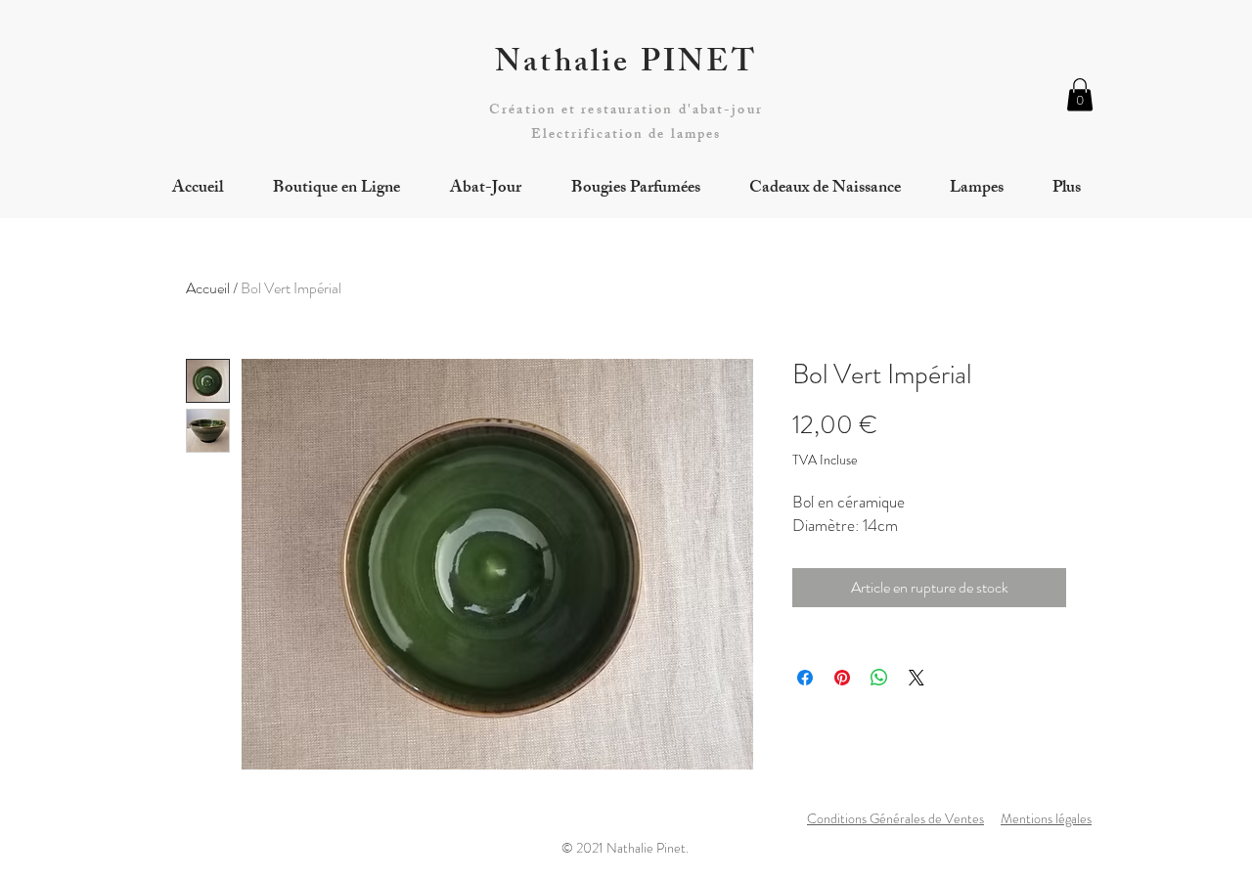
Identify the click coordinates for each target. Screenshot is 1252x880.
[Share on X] (916, 677)
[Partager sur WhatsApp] (879, 677)
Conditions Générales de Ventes (895, 818)
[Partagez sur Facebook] (805, 677)
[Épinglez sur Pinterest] (842, 677)
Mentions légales (1046, 818)
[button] (1080, 94)
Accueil (208, 288)
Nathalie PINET (626, 65)
